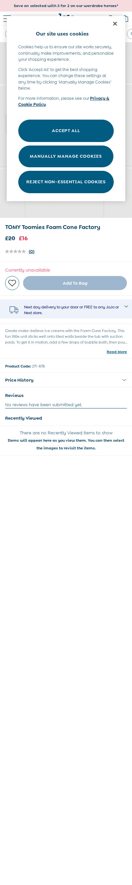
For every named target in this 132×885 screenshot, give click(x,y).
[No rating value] (17, 251)
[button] (66, 380)
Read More (117, 351)
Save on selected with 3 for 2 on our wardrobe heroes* (66, 5)
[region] (66, 108)
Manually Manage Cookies (66, 156)
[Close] (115, 24)
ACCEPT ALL (66, 130)
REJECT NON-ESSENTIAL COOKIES (66, 182)
